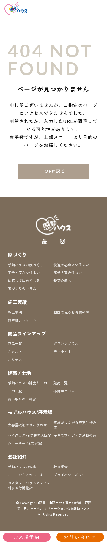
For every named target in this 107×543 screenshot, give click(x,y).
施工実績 (17, 302)
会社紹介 (17, 457)
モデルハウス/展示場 (30, 412)
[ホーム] (16, 9)
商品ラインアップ (27, 333)
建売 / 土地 (19, 373)
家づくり (17, 254)
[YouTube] (44, 241)
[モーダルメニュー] (102, 9)
